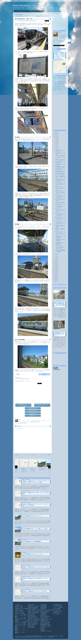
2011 (55, 274)
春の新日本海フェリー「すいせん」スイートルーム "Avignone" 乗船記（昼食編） (60, 210)
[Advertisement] (33, 394)
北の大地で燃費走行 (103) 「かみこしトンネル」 (32, 554)
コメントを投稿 (19, 428)
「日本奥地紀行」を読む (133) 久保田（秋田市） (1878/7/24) (60, 240)
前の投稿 (17, 454)
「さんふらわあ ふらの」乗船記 (20, 624)
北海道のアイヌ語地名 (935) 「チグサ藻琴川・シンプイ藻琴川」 (60, 200)
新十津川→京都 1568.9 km (45, 616)
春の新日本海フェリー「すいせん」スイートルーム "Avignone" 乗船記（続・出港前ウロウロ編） (60, 247)
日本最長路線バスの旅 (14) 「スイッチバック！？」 (59, 334)
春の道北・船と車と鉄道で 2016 (33, 611)
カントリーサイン (24, 514)
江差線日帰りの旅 (43, 615)
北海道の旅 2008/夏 (31, 627)
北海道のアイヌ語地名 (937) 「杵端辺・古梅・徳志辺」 (60, 174)
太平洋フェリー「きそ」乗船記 (20, 622)
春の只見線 (42, 628)
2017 (55, 265)
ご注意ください (32, 11)
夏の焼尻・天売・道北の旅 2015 (33, 612)
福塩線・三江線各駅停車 (44, 611)
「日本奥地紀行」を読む (57, 611)
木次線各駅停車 (43, 608)
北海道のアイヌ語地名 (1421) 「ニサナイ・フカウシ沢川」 (34, 591)
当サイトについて (23, 11)
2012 (55, 272)
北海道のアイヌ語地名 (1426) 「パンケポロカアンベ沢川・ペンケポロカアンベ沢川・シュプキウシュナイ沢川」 (59, 55)
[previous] (16, 466)
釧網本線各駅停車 (43, 607)
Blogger (40, 637)
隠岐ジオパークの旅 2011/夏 (33, 620)
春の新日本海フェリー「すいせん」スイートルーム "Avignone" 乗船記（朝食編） (60, 233)
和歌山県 (31, 20)
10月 (56, 142)
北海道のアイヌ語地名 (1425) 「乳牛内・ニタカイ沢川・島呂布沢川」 (59, 82)
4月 (56, 253)
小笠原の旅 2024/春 (31, 604)
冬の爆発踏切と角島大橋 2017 (33, 607)
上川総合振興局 (24, 539)
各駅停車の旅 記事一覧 (33, 408)
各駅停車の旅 (20, 20)
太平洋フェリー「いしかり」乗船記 (21, 621)
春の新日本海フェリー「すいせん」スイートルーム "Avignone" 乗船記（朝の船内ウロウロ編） (60, 222)
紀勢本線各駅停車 (26, 20)
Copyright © (17, 378)
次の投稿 (48, 454)
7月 (56, 146)
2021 (55, 259)
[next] (49, 466)
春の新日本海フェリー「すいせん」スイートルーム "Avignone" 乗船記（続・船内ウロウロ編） (60, 214)
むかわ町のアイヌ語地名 (25, 479)
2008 (55, 278)
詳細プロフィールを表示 (57, 42)
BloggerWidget (48, 599)
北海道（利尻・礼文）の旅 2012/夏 (34, 619)
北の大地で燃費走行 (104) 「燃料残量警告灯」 (32, 541)
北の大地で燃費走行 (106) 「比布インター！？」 (32, 515)
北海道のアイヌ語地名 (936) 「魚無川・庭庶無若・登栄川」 (60, 177)
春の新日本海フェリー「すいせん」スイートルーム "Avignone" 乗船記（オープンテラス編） (60, 196)
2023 (55, 136)
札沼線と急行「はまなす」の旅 (45, 619)
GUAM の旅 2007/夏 (56, 608)
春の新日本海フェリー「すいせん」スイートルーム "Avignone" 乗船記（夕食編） (60, 188)
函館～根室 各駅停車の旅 (44, 623)
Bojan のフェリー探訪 (19, 607)
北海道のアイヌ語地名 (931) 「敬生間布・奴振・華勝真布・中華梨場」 (60, 250)
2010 (55, 275)
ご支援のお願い (50, 637)
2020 (55, 261)
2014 (55, 269)
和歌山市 (34, 20)
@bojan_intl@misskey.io (35, 421)
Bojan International (22, 5)
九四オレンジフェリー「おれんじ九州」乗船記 (19, 610)
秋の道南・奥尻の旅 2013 (32, 616)
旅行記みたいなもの (56, 612)
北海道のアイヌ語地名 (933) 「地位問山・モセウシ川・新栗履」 (60, 226)
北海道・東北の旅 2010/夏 (32, 623)
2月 (56, 256)
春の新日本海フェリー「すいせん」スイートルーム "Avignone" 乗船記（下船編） (60, 184)
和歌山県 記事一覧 (33, 413)
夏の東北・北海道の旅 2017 (32, 608)
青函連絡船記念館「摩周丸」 (45, 624)
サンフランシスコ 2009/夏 (57, 607)
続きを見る (44, 488)
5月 (56, 149)
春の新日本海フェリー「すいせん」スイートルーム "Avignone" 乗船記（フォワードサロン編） (60, 206)
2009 (55, 277)
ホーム (16, 11)
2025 (55, 133)
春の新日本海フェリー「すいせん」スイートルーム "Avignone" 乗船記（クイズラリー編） (60, 218)
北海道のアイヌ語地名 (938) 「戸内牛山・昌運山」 (60, 160)
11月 (56, 140)
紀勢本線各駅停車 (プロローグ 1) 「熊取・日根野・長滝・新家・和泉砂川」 (60, 180)
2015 (55, 268)
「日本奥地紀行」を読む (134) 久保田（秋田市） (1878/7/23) (60, 237)
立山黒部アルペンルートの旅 (45, 631)
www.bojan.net (18, 377)
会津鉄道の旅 (42, 627)
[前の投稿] (16, 404)
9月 (56, 143)
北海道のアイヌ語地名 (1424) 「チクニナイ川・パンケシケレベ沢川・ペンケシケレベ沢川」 (59, 84)
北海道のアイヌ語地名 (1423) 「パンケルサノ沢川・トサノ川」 (35, 566)
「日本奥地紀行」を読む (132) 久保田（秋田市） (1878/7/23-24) (60, 243)
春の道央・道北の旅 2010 (32, 624)
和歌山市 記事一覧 (33, 415)
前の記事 (17, 374)
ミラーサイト (45, 637)
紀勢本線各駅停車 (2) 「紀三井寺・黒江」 (42, 16)
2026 (55, 132)
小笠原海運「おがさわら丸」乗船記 (21, 608)
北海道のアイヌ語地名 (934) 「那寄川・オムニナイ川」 (60, 203)
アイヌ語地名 (40, 11)
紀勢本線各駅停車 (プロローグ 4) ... (22, 16)
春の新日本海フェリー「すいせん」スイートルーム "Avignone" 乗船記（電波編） (60, 192)
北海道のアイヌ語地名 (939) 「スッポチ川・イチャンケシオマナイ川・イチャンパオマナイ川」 (60, 156)
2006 (55, 281)
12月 (56, 139)
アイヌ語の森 (17, 604)
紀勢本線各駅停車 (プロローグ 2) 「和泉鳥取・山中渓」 (60, 172)
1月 (56, 257)
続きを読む (44, 374)
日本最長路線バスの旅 (44, 620)
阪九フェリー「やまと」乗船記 (20, 614)
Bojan (61, 32)
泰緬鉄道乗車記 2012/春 (57, 604)
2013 (55, 271)
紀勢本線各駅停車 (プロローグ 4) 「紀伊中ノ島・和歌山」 (60, 167)
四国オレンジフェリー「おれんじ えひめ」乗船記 (19, 613)
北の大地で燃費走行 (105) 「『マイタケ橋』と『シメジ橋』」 (35, 528)
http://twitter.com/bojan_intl (60, 41)
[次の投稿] (42, 405)
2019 (55, 262)
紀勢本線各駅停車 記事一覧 (33, 410)
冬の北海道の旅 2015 (31, 615)
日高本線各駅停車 (43, 604)
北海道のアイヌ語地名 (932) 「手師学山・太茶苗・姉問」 (60, 229)
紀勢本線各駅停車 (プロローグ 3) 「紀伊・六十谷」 (60, 169)
